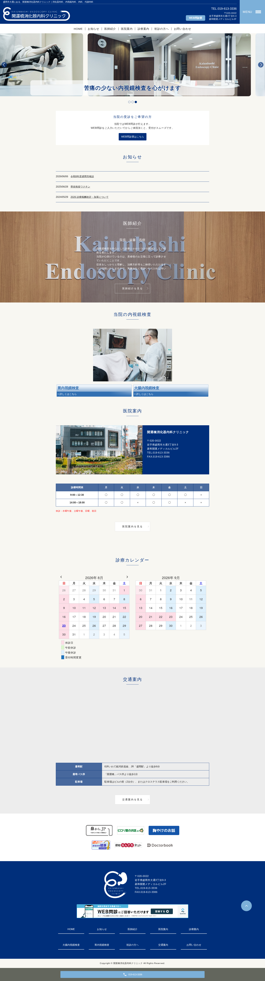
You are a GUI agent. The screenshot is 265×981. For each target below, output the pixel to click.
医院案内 (127, 28)
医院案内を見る (132, 526)
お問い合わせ (182, 28)
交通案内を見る (132, 799)
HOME (78, 28)
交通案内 (163, 945)
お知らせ (93, 28)
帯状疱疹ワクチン (80, 186)
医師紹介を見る (132, 288)
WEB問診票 (195, 18)
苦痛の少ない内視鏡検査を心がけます (132, 88)
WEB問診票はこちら (132, 136)
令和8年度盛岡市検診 (82, 176)
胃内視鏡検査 (101, 945)
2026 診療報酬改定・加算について (90, 197)
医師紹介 (110, 28)
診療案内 (143, 28)
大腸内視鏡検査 (71, 945)
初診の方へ (161, 28)
